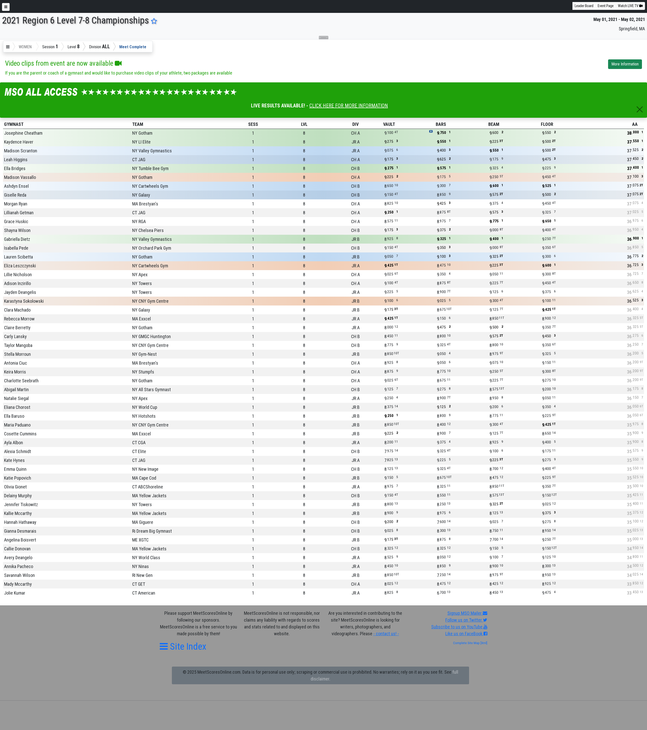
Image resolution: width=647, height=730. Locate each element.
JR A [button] (356, 142)
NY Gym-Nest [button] (144, 354)
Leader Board (584, 6)
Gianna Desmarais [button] (20, 531)
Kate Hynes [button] (14, 460)
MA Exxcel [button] (141, 318)
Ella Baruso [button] (14, 416)
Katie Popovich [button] (17, 478)
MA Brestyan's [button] (145, 203)
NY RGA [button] (139, 221)
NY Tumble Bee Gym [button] (150, 168)
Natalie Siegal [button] (16, 398)
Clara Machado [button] (17, 310)
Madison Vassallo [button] (20, 177)
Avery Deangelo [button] (18, 557)
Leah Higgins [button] (16, 159)
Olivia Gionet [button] (15, 486)
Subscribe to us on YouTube (457, 626)
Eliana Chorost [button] (17, 407)
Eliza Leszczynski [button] (20, 265)
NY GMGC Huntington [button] (151, 336)
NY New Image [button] (145, 469)
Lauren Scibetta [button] (18, 257)
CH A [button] (355, 133)
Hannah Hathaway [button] (20, 522)
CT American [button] (143, 593)
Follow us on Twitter (464, 620)
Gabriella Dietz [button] (17, 239)
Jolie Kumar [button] (14, 593)
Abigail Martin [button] (16, 389)
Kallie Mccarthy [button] (18, 513)
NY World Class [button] (146, 557)
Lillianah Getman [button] (19, 212)
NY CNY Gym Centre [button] (150, 301)
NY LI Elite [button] (141, 142)
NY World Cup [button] (144, 407)
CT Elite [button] (139, 451)
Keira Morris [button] (15, 371)
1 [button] (253, 133)
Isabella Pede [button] (16, 248)
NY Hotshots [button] (144, 416)
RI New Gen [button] (142, 575)
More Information (625, 64)
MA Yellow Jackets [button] (149, 495)
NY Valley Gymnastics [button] (152, 150)
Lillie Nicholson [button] (18, 274)
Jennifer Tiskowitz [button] (21, 504)
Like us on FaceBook (464, 633)
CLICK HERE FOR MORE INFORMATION (348, 106)
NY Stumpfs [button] (143, 371)
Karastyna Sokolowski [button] (24, 301)
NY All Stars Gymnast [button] (151, 389)
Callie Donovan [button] (17, 548)
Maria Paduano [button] (17, 425)
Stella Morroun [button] (17, 354)
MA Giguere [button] (142, 522)
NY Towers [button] (142, 283)
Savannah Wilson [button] (19, 575)
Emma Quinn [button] (15, 469)
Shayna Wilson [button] (17, 230)
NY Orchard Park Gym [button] (151, 248)
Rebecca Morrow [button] (19, 318)
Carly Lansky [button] (15, 336)
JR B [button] (356, 239)
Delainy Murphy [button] (18, 495)
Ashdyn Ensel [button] (16, 186)
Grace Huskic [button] (16, 221)
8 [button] (304, 133)
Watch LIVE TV (628, 6)
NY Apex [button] (140, 274)
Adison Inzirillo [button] (17, 283)
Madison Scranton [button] (20, 150)
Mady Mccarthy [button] (18, 584)
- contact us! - (386, 633)
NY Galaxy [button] (141, 195)
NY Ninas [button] (140, 566)
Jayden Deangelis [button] (20, 292)
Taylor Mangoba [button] (18, 345)
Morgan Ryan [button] (15, 203)
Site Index (187, 646)
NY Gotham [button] (142, 133)
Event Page (606, 6)
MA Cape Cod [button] (144, 478)
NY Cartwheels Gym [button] (150, 186)
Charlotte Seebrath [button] (21, 380)
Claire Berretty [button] (17, 327)
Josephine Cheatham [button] (23, 133)
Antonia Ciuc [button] (15, 363)
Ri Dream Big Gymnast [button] (152, 531)
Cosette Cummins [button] (20, 433)
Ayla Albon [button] (13, 442)
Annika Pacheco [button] (18, 566)
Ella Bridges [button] (15, 168)
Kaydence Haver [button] (18, 142)
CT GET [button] (138, 584)
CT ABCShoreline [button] (147, 486)
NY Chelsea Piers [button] (148, 230)
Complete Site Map (466, 643)
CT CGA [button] (139, 442)
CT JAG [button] (138, 159)
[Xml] (483, 643)
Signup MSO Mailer (465, 613)
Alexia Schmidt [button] (17, 451)
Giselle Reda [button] (15, 195)
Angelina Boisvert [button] (20, 540)
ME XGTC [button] (140, 540)
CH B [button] (355, 168)
